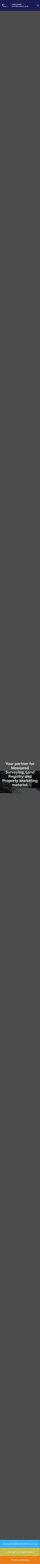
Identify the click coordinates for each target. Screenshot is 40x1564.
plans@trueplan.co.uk (20, 6)
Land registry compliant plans (20, 1552)
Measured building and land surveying (20, 1544)
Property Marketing (20, 1560)
